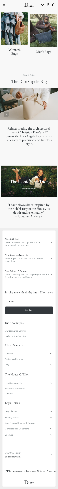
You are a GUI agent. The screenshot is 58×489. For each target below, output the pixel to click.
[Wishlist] (42, 5)
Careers (9, 393)
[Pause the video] (6, 114)
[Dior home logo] (29, 5)
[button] (29, 353)
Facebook (31, 471)
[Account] (48, 5)
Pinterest (41, 471)
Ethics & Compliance (15, 388)
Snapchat (51, 471)
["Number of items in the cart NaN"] (54, 5)
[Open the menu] (5, 5)
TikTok (9, 471)
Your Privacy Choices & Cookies (20, 423)
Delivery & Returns (14, 359)
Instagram (18, 471)
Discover (29, 153)
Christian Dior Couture (15, 331)
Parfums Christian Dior (16, 336)
